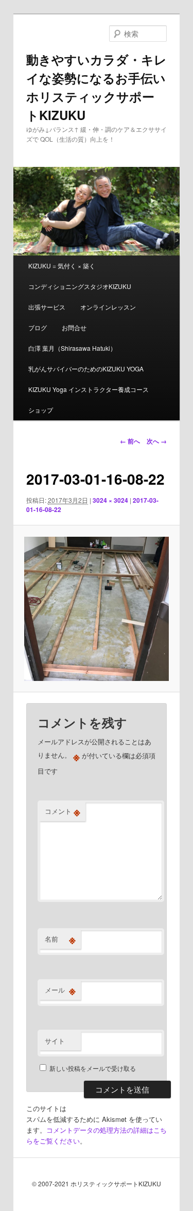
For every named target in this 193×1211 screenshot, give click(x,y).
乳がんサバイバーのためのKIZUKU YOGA (86, 368)
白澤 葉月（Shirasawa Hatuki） (72, 348)
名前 (60, 939)
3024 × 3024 (110, 500)
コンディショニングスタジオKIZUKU (79, 286)
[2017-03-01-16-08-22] (96, 609)
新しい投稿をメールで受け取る (92, 1068)
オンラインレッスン (108, 306)
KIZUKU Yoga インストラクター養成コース (88, 389)
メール (60, 990)
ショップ (40, 409)
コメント (62, 811)
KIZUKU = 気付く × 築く (61, 265)
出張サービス (46, 306)
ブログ (37, 327)
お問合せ (74, 327)
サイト (55, 1041)
